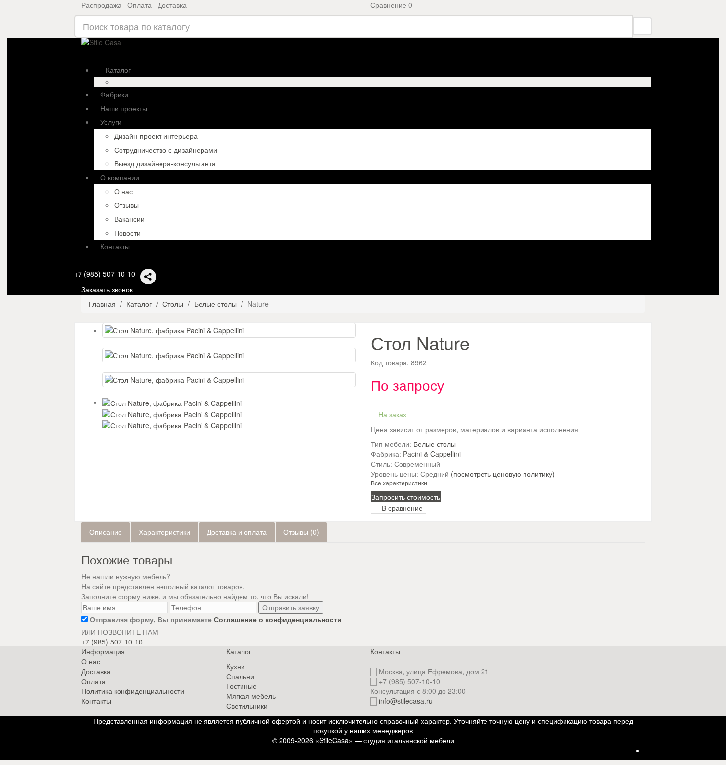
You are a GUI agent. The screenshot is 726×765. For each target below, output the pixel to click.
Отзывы (126, 205)
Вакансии (129, 219)
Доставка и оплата (237, 532)
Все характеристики (399, 483)
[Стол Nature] (229, 330)
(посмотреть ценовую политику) (503, 474)
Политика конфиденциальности (132, 691)
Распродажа (101, 5)
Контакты (96, 701)
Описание (105, 532)
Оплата (139, 5)
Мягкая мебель (251, 696)
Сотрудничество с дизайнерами (165, 150)
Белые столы (434, 444)
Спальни (240, 676)
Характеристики (164, 532)
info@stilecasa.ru (406, 701)
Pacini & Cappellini (432, 454)
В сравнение (401, 508)
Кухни (235, 666)
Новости (127, 233)
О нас (123, 191)
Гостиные (241, 686)
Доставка (172, 5)
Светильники (247, 706)
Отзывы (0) (301, 532)
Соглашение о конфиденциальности (278, 619)
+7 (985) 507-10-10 (104, 274)
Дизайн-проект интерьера (156, 136)
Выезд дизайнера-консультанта (165, 163)
